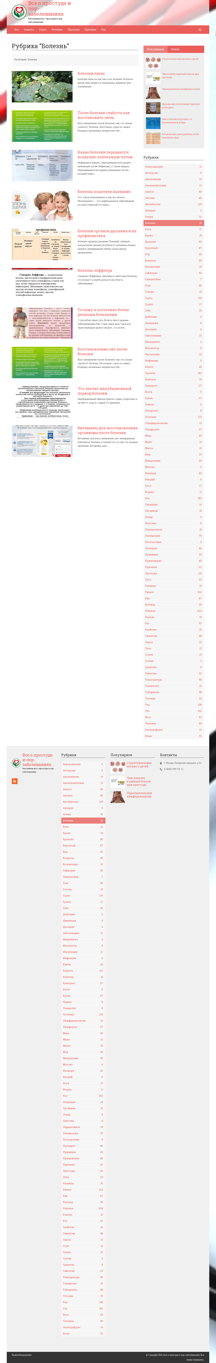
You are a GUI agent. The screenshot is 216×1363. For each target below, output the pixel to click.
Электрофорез (173, 729)
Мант (173, 442)
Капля (173, 366)
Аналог (173, 191)
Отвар (173, 517)
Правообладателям (22, 1355)
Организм (173, 510)
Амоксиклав (173, 179)
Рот (173, 623)
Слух (173, 648)
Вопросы (173, 260)
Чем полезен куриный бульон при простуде (180, 76)
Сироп (173, 642)
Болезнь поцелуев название (104, 191)
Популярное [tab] (155, 49)
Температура (173, 679)
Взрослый (173, 248)
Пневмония (173, 535)
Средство (173, 667)
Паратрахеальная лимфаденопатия (181, 89)
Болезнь (173, 223)
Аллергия (173, 172)
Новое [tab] (175, 49)
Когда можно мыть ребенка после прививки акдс (180, 136)
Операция (173, 504)
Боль (173, 229)
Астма (173, 216)
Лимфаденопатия (173, 423)
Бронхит (173, 241)
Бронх (173, 235)
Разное (173, 592)
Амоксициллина (173, 185)
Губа (173, 310)
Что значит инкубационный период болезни (104, 391)
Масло (173, 448)
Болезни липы (91, 73)
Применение (173, 560)
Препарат (173, 548)
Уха (103, 29)
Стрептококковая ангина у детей (180, 58)
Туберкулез (173, 692)
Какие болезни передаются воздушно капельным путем (105, 154)
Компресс (173, 385)
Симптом (173, 635)
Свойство (173, 629)
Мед (173, 454)
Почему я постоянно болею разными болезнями (103, 312)
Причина (90, 29)
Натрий (173, 479)
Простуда (73, 29)
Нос (16, 29)
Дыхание (173, 329)
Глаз (173, 285)
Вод (173, 254)
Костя (173, 391)
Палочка (173, 523)
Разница (173, 585)
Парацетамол (173, 529)
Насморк (173, 473)
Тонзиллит (173, 686)
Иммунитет (173, 341)
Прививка (173, 554)
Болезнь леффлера (95, 270)
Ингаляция (173, 354)
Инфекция (173, 360)
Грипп (173, 304)
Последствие (173, 542)
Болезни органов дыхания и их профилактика (107, 233)
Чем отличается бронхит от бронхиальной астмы (177, 121)
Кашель (29, 29)
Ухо (173, 711)
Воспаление (173, 266)
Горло (42, 29)
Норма (173, 492)
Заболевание (173, 335)
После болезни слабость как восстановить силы (104, 115)
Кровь (173, 398)
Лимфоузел (173, 429)
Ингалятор (173, 348)
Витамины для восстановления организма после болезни (108, 430)
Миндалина (173, 460)
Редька (173, 617)
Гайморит (173, 273)
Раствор (173, 604)
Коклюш (173, 379)
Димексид (173, 323)
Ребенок (173, 610)
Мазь (173, 435)
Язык (173, 736)
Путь (173, 579)
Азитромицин (173, 166)
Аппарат (173, 210)
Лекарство (173, 410)
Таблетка (173, 673)
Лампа (173, 404)
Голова (173, 291)
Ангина (173, 198)
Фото (173, 717)
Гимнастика (173, 279)
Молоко (173, 467)
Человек (173, 723)
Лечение (57, 29)
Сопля (173, 654)
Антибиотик (173, 204)
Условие (173, 698)
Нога (173, 485)
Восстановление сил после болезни (102, 351)
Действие (173, 316)
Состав (173, 660)
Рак (173, 598)
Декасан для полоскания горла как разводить (181, 106)
